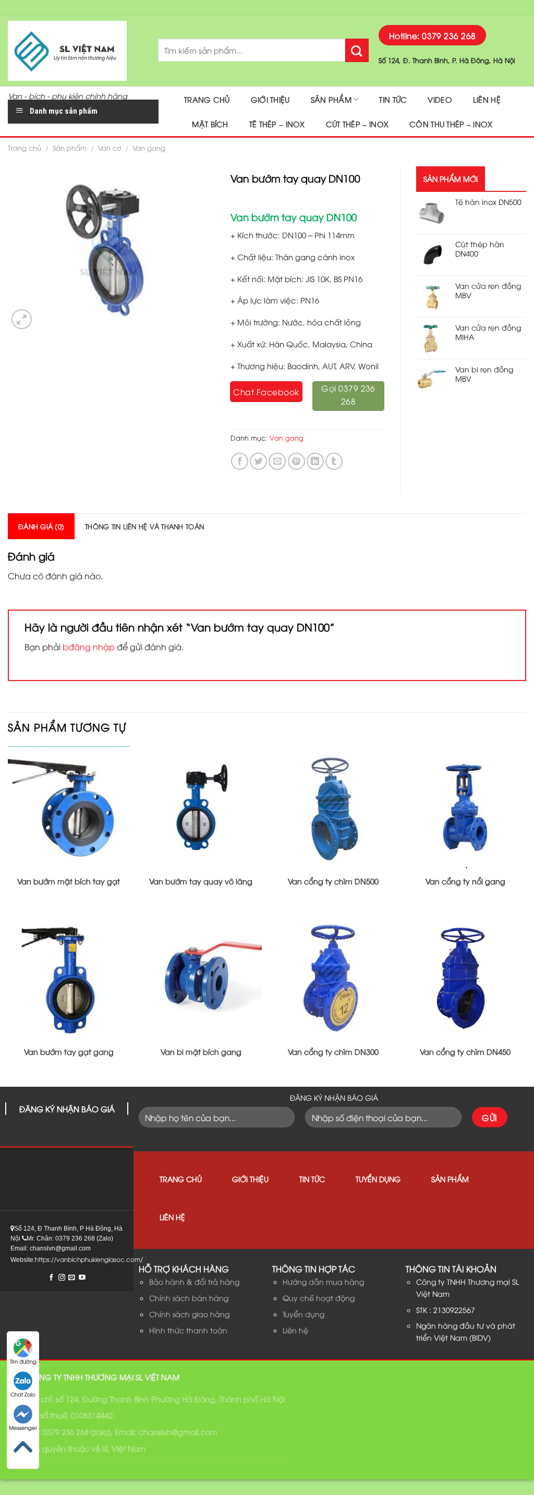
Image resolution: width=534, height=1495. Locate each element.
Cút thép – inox (357, 124)
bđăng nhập (89, 646)
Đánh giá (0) (41, 526)
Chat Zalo (22, 1394)
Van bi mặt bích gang (201, 1051)
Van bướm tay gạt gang (69, 1051)
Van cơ (110, 147)
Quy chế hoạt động (319, 1298)
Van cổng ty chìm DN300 (333, 1051)
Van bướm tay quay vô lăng (200, 881)
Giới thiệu (270, 99)
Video (440, 99)
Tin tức (393, 99)
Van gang (148, 147)
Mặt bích (210, 124)
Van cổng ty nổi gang (465, 881)
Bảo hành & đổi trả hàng (194, 1281)
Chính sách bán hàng (188, 1298)
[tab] (41, 526)
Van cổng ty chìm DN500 (333, 881)
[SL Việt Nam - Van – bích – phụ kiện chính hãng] (75, 51)
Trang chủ (207, 99)
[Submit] (357, 50)
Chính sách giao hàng (189, 1314)
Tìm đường (23, 1361)
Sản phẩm (331, 99)
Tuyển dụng (378, 1179)
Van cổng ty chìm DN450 (465, 1051)
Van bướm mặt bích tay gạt (68, 881)
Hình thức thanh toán (188, 1330)
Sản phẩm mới (450, 179)
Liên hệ (487, 99)
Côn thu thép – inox (450, 124)
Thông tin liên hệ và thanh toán (144, 526)
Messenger (23, 1427)
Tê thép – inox (277, 124)
